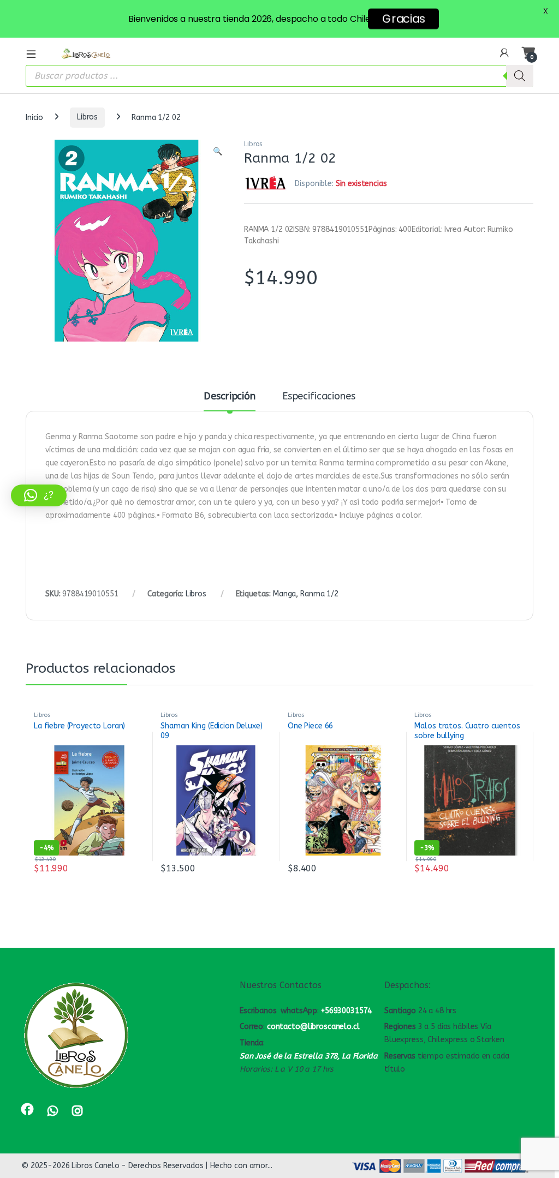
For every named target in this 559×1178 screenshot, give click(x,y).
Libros (87, 117)
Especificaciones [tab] (318, 396)
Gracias (403, 19)
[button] (217, 151)
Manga (284, 594)
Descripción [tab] (229, 396)
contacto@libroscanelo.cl (313, 1026)
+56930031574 (346, 1010)
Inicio (34, 117)
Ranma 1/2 (319, 594)
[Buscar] (519, 76)
